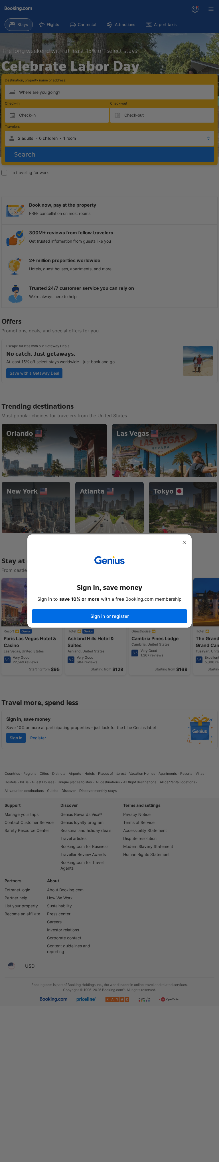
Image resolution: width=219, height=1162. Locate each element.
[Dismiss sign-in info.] (184, 542)
